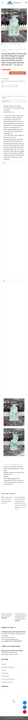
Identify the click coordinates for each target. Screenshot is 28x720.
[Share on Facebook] (5, 86)
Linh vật (3, 670)
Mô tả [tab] (4, 98)
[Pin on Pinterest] (14, 86)
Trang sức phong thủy (7, 679)
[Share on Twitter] (8, 86)
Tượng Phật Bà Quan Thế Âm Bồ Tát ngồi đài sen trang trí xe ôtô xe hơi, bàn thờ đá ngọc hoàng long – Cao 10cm (21, 616)
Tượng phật (11, 49)
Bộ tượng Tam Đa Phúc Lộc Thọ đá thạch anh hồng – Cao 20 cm (7, 615)
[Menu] (2, 3)
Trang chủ (3, 49)
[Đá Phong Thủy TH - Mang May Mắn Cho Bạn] (14, 2)
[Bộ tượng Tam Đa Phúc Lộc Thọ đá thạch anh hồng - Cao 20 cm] (7, 554)
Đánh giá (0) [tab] (5, 101)
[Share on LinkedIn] (16, 86)
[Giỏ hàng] (26, 2)
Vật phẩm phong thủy (7, 667)
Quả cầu (3, 664)
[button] (25, 26)
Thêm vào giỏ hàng (17, 73)
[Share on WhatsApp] (2, 86)
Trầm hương (5, 676)
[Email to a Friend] (11, 86)
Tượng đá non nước (7, 682)
